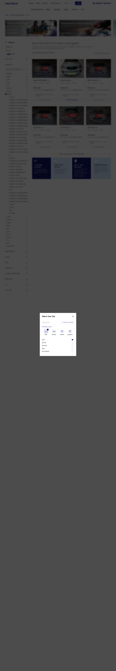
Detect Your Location (68, 322)
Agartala (44, 345)
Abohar (44, 342)
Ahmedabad (45, 351)
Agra (43, 348)
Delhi (43, 339)
